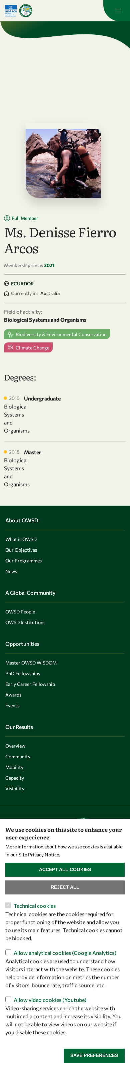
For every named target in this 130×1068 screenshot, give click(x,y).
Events (12, 705)
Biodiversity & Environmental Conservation (61, 334)
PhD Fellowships (22, 673)
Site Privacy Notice (39, 854)
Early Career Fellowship (30, 684)
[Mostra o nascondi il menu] (116, 10)
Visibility (14, 788)
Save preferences (94, 1055)
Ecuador (22, 283)
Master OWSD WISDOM (31, 662)
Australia (50, 293)
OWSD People (20, 611)
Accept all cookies (65, 869)
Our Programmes (23, 560)
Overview (15, 746)
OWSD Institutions (25, 622)
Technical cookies (35, 905)
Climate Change (32, 347)
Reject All (65, 887)
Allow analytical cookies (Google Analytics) (65, 953)
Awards (13, 695)
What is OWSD (21, 539)
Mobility (14, 767)
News (11, 571)
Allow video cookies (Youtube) (50, 1000)
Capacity (14, 778)
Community (17, 756)
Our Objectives (21, 550)
